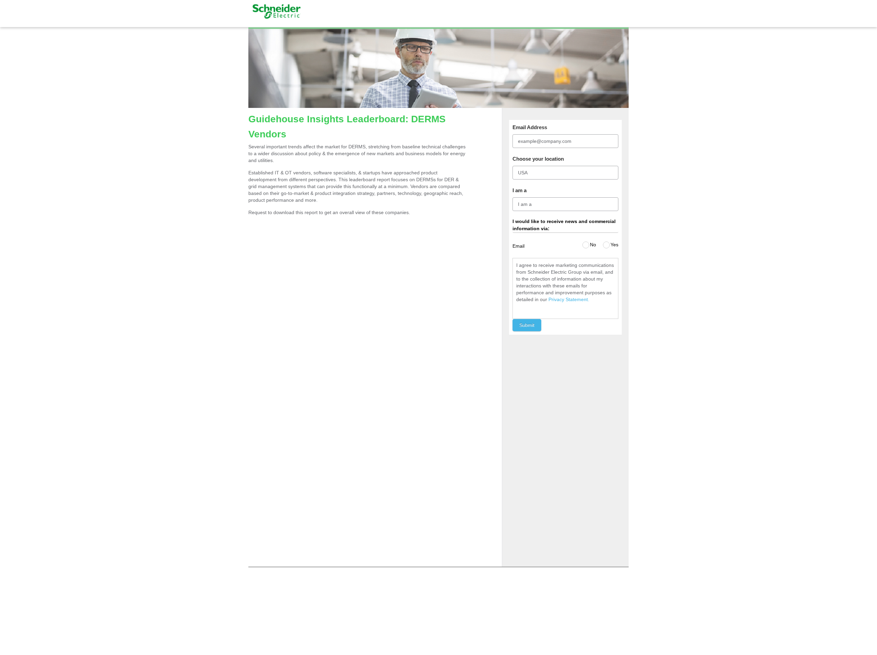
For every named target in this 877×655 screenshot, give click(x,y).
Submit (526, 325)
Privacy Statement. (568, 299)
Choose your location (538, 159)
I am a (519, 190)
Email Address (529, 127)
